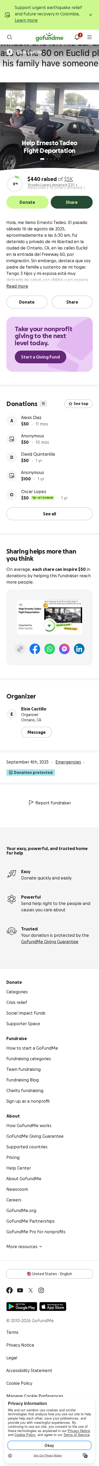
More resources (21, 1246)
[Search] (9, 37)
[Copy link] (20, 649)
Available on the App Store (52, 1306)
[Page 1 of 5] (42, 159)
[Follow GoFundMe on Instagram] (41, 1290)
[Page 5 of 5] (58, 159)
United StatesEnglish (52, 1274)
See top (81, 404)
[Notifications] (77, 37)
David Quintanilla (38, 454)
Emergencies (68, 762)
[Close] (90, 15)
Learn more (26, 20)
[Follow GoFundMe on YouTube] (20, 1290)
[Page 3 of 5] (51, 159)
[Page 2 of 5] (47, 159)
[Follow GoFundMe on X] (30, 1290)
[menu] (89, 37)
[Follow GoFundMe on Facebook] (9, 1290)
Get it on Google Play (21, 1306)
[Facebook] (35, 649)
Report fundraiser (53, 802)
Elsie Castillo (33, 708)
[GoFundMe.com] (49, 37)
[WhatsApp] (49, 649)
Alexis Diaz (31, 417)
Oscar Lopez (33, 491)
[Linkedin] (79, 649)
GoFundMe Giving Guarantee (49, 941)
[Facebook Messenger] (64, 649)
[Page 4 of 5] (54, 159)
